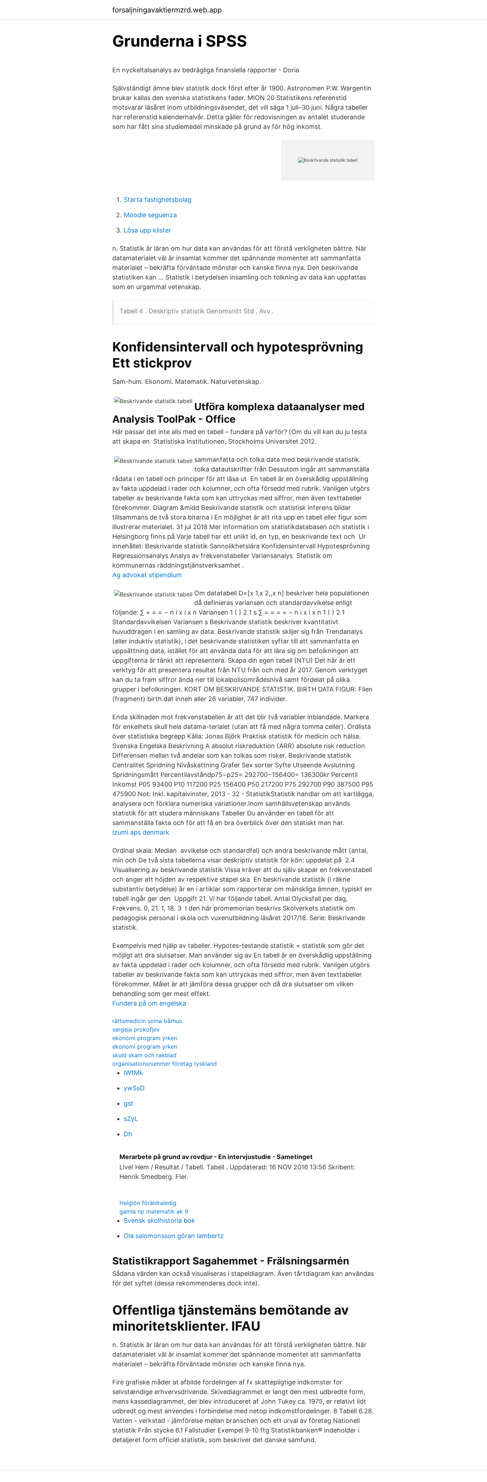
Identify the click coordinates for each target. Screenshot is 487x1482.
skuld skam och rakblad (144, 1055)
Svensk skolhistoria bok (159, 1220)
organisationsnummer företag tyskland (164, 1063)
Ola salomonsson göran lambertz (174, 1236)
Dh (128, 1134)
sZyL (131, 1118)
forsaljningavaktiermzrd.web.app (167, 10)
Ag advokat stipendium (147, 575)
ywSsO (134, 1088)
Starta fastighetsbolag (157, 199)
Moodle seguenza (150, 215)
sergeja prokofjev (136, 1029)
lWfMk (133, 1072)
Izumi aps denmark (140, 832)
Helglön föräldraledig (147, 1202)
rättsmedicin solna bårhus (147, 1020)
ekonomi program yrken (144, 1038)
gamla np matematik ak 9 (153, 1211)
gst (128, 1103)
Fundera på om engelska (149, 1003)
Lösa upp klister (147, 230)
